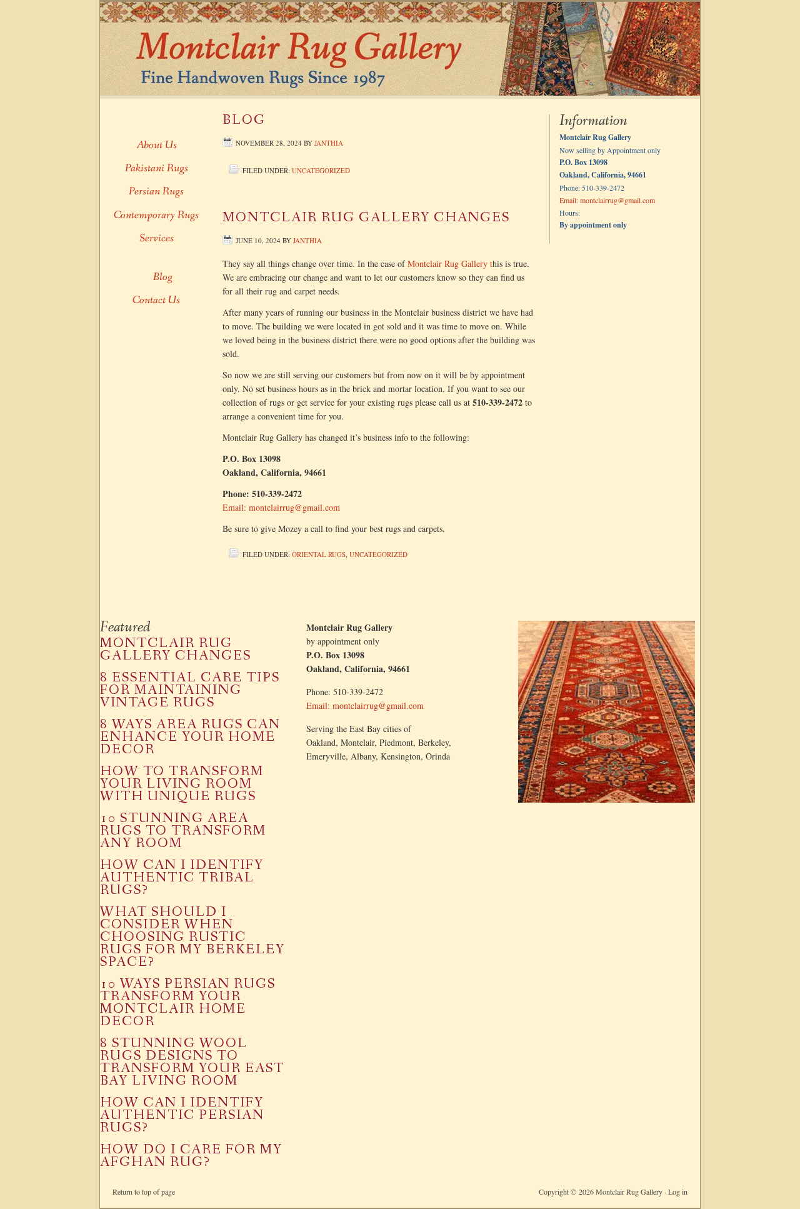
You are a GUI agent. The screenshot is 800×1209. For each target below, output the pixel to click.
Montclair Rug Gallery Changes (366, 218)
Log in (678, 1191)
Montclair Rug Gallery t (450, 263)
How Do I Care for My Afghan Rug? (191, 1156)
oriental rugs (319, 554)
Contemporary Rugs (156, 215)
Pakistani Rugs (156, 168)
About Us (156, 145)
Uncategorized (321, 170)
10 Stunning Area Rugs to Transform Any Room (183, 831)
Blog (244, 120)
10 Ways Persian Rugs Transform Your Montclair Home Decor (188, 1003)
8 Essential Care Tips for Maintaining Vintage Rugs (190, 690)
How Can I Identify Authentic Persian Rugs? (182, 1115)
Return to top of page (143, 1191)
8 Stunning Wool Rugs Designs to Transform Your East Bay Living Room (192, 1062)
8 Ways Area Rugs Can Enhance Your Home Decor (190, 737)
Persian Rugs (156, 191)
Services (156, 238)
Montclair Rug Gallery (387, 49)
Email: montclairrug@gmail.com (281, 507)
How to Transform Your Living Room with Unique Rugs (182, 784)
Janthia (328, 143)
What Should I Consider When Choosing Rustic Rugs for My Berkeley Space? (192, 937)
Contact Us (156, 300)
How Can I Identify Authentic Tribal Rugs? (182, 878)
